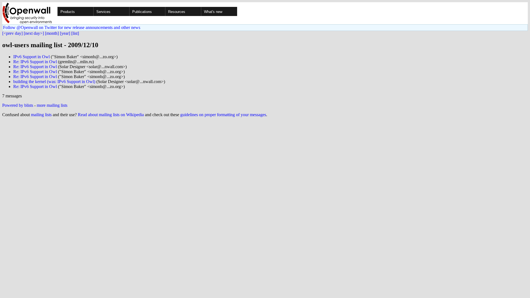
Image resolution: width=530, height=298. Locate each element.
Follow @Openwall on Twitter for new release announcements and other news (71, 27)
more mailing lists (52, 105)
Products (67, 12)
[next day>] (34, 33)
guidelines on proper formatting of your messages (223, 114)
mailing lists (41, 114)
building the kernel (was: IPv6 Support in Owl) (54, 81)
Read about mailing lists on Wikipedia (111, 114)
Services (103, 12)
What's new (213, 12)
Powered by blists (17, 105)
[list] (75, 33)
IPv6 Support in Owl (31, 56)
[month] (52, 33)
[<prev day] (12, 33)
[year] (65, 33)
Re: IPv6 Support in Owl (35, 61)
